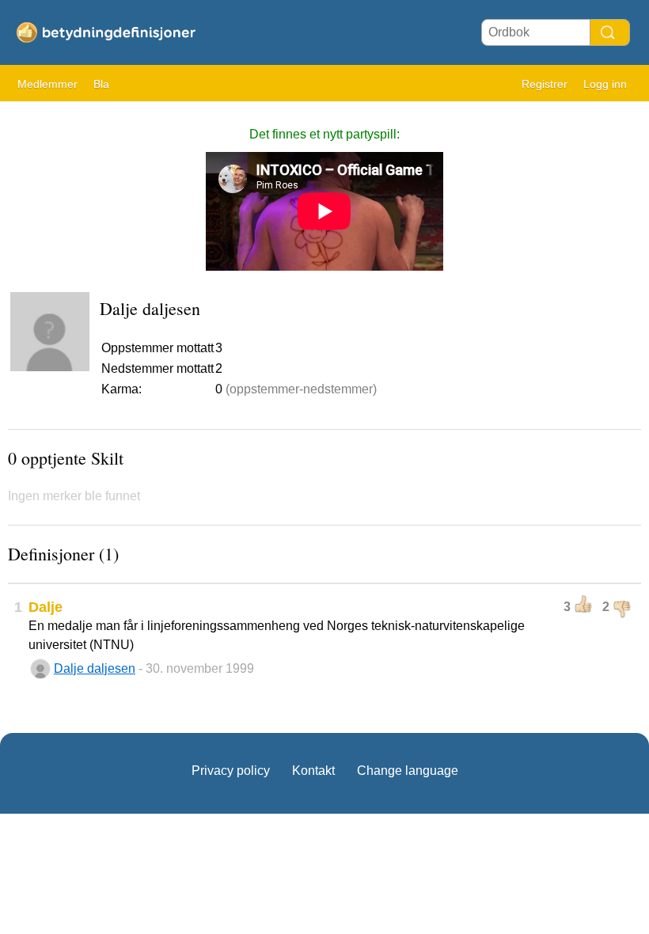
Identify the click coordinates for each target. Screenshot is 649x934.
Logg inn (605, 84)
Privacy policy (231, 770)
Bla (101, 84)
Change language (407, 770)
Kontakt (313, 770)
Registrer (544, 84)
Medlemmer (47, 84)
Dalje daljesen (94, 668)
